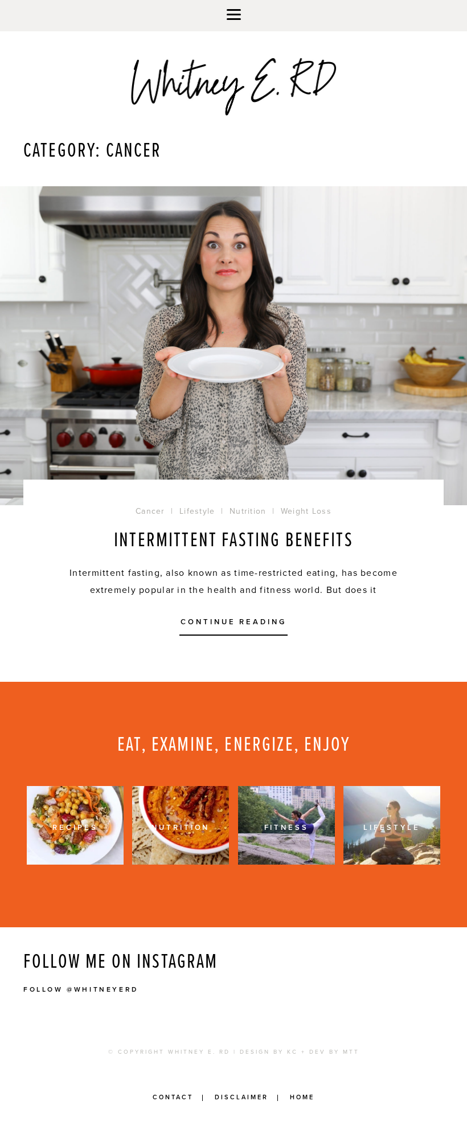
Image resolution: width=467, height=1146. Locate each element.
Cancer (150, 511)
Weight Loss (306, 511)
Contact (173, 1097)
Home (302, 1097)
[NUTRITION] (180, 861)
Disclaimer (241, 1097)
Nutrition (248, 511)
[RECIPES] (75, 861)
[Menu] (233, 15)
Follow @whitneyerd (81, 989)
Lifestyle (197, 511)
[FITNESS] (286, 861)
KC (292, 1052)
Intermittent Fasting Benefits (233, 540)
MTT (351, 1052)
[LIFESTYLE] (391, 861)
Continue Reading (233, 623)
